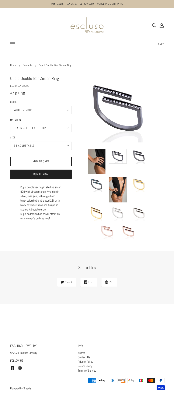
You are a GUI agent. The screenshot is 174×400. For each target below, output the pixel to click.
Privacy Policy (85, 362)
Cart (161, 44)
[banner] (87, 25)
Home (13, 65)
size (12, 137)
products (28, 65)
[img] (154, 25)
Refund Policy (85, 366)
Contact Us (84, 357)
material (15, 119)
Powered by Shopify (20, 388)
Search (81, 353)
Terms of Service (87, 370)
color (13, 102)
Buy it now (41, 174)
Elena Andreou (19, 86)
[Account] (162, 25)
